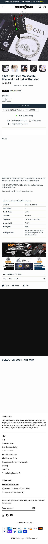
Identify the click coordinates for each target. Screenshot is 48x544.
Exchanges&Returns (13, 274)
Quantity (5, 96)
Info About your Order (9, 458)
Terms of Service (8, 451)
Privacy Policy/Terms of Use (11, 473)
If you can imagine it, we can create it (14, 462)
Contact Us (5, 469)
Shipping (16, 85)
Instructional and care (9, 455)
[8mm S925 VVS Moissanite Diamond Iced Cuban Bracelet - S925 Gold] (6, 404)
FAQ (3, 440)
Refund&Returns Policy (10, 447)
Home (23, 12)
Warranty (5, 466)
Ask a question (10, 278)
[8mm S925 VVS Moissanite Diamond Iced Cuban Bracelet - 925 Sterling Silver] (3, 404)
